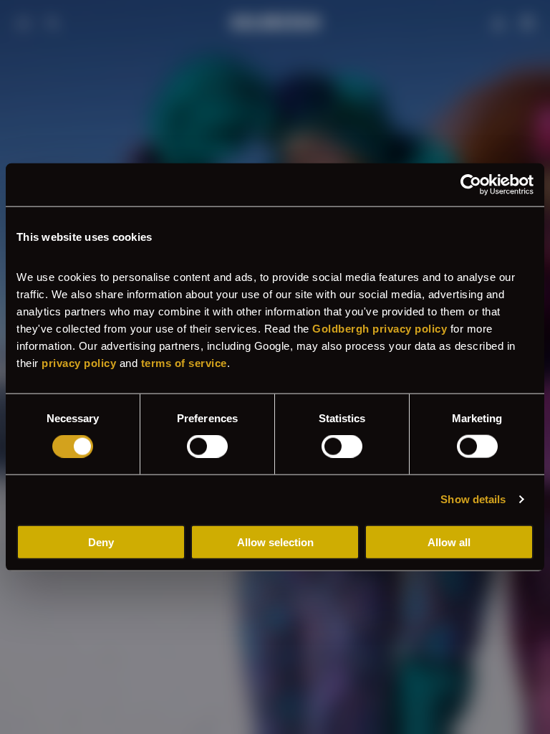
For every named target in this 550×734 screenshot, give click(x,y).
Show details (473, 499)
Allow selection (275, 541)
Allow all (449, 541)
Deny (101, 541)
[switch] (207, 446)
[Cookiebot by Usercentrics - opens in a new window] (471, 185)
